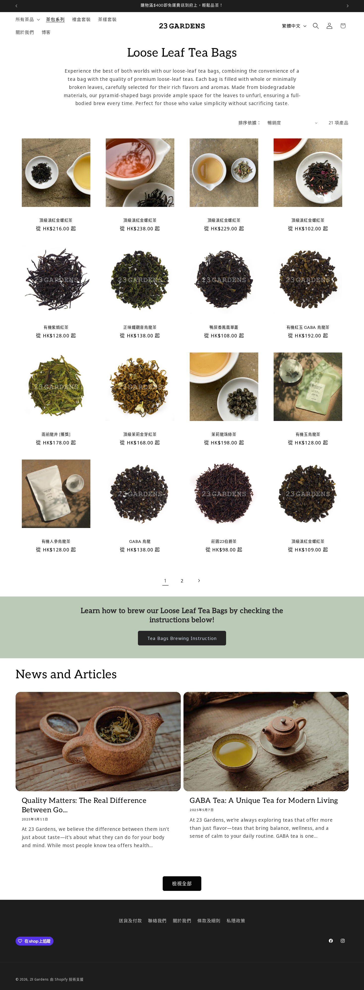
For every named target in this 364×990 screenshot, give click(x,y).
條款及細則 (209, 921)
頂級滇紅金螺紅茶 (56, 220)
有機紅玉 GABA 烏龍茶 (308, 327)
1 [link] (165, 580)
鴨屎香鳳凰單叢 (223, 327)
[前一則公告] (16, 6)
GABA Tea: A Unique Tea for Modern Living (264, 800)
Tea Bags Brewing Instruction (182, 638)
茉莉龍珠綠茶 (223, 434)
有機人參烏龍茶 (56, 541)
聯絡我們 (157, 921)
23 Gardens (39, 979)
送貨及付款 (130, 921)
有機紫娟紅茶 (56, 327)
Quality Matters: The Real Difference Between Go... (84, 805)
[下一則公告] (347, 6)
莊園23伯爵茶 (224, 541)
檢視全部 (182, 883)
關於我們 (182, 921)
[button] (27, 19)
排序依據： (249, 123)
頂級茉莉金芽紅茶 (139, 434)
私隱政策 (236, 921)
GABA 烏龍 (140, 541)
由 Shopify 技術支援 (66, 979)
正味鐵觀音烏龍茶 (139, 327)
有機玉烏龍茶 (308, 434)
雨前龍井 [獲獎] (56, 434)
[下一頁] (199, 581)
